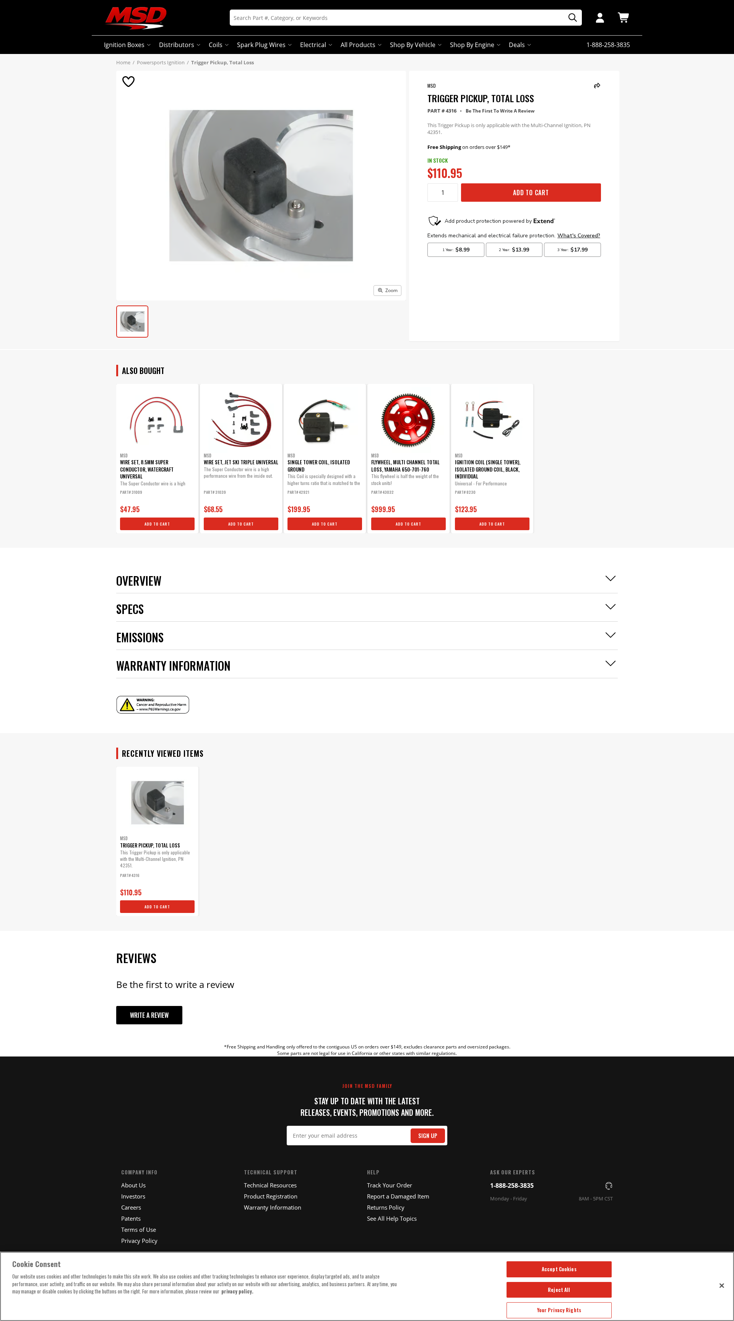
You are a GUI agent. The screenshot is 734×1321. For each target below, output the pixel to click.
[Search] (570, 18)
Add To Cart (531, 192)
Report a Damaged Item (398, 1196)
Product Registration (270, 1196)
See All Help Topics (392, 1218)
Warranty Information (272, 1207)
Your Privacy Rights (559, 1310)
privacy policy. (237, 1291)
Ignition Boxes (124, 45)
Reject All (559, 1289)
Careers (131, 1207)
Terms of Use (138, 1229)
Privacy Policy (139, 1240)
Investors (133, 1196)
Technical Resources (270, 1185)
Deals (517, 45)
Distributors (176, 45)
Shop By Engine (472, 45)
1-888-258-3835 (512, 1185)
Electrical (313, 45)
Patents (131, 1218)
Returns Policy (385, 1207)
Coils (215, 45)
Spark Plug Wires (261, 45)
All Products (358, 45)
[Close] (721, 1285)
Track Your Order (389, 1185)
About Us (133, 1185)
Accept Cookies (559, 1269)
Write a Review (149, 1015)
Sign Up (427, 1136)
